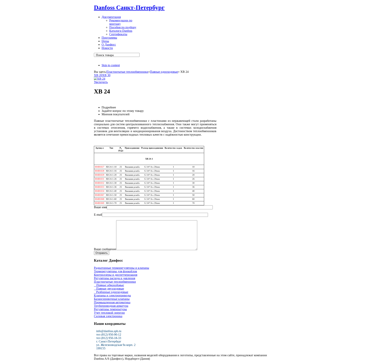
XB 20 (98, 75)
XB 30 (106, 75)
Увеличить (101, 82)
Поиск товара (105, 55)
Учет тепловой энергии (109, 312)
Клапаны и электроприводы (112, 295)
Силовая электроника (108, 316)
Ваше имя (100, 207)
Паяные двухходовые (109, 288)
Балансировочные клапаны (112, 299)
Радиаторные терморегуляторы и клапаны (121, 267)
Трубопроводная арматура (111, 305)
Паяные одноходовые (164, 71)
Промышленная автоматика (112, 302)
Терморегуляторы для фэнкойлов (115, 271)
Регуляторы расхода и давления (114, 278)
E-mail (98, 214)
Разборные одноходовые (111, 292)
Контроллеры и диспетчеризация (115, 274)
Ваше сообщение (105, 249)
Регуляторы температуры (110, 309)
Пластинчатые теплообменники (127, 71)
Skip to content (111, 65)
